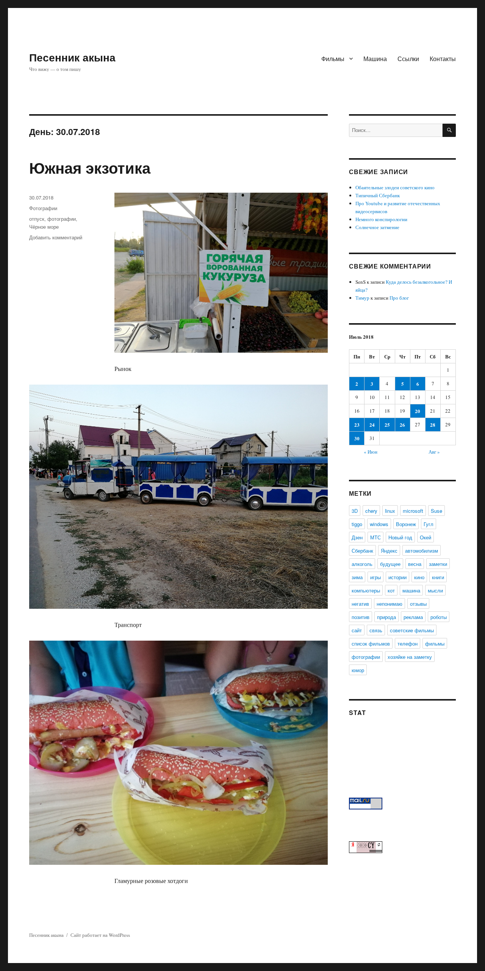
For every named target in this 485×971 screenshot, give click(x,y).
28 (432, 424)
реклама (413, 617)
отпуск (36, 218)
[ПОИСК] (449, 130)
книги (438, 577)
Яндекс (389, 550)
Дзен (357, 537)
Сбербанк (362, 550)
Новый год (400, 537)
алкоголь (362, 563)
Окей (425, 537)
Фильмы (332, 58)
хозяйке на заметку (410, 656)
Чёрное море (44, 226)
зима (357, 577)
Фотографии (43, 208)
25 (387, 424)
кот (391, 590)
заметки (438, 563)
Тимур (362, 297)
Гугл (428, 524)
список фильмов (371, 643)
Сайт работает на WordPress (100, 935)
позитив (360, 617)
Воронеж (406, 524)
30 (357, 438)
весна (414, 563)
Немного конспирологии (381, 219)
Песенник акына (72, 57)
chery (371, 510)
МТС (375, 537)
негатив (360, 603)
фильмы (434, 643)
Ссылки (408, 58)
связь (375, 630)
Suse (436, 510)
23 (357, 424)
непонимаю (389, 603)
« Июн (370, 451)
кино (419, 577)
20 (417, 411)
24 (372, 424)
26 (402, 424)
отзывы (418, 603)
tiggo (357, 524)
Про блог (399, 297)
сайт (357, 630)
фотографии (61, 218)
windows (379, 524)
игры (375, 577)
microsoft (413, 510)
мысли (435, 590)
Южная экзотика (89, 167)
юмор (358, 670)
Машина (375, 58)
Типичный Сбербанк (377, 195)
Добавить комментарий (55, 237)
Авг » (434, 451)
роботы (438, 617)
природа (386, 617)
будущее (390, 563)
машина (411, 590)
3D (355, 510)
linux (390, 510)
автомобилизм (421, 550)
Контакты (443, 58)
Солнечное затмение (377, 227)
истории (397, 577)
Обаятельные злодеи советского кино (395, 187)
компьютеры (366, 590)
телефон (407, 643)
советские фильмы (412, 630)
